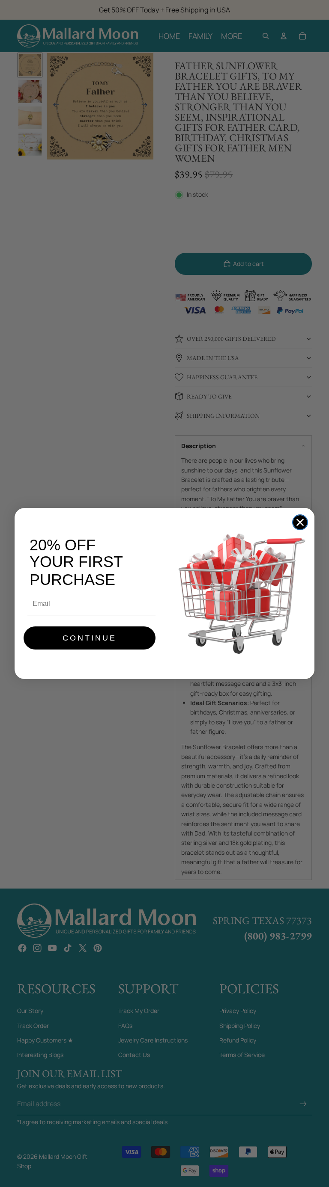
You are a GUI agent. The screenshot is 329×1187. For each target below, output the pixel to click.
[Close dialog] (300, 522)
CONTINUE (90, 638)
